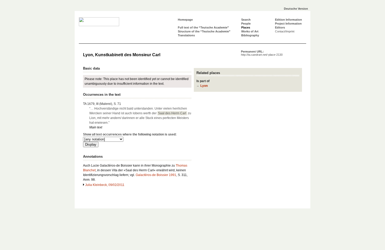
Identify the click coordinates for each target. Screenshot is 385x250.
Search (246, 19)
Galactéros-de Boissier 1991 (156, 175)
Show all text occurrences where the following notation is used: (130, 134)
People (246, 23)
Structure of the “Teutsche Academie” (204, 31)
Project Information (288, 23)
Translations (186, 35)
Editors (280, 27)
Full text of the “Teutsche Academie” (203, 27)
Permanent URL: (262, 53)
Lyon (204, 86)
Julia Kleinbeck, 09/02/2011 (104, 185)
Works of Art (249, 31)
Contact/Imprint (284, 31)
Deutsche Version (296, 8)
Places (245, 27)
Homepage (185, 19)
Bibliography (250, 35)
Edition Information (288, 19)
